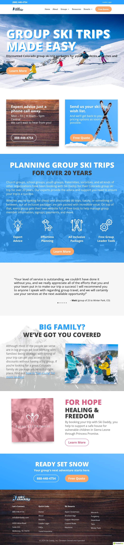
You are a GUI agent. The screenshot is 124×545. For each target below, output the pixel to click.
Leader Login (44, 523)
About (55, 9)
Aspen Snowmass (72, 512)
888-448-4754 (23, 138)
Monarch (94, 512)
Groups (64, 9)
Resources (76, 9)
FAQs (41, 527)
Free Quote (103, 9)
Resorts (87, 9)
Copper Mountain (72, 519)
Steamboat (95, 520)
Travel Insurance (45, 531)
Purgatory (95, 516)
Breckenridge (70, 515)
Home (47, 9)
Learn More (18, 71)
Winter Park (96, 528)
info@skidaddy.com (20, 517)
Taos (93, 524)
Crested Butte (70, 523)
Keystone (68, 527)
